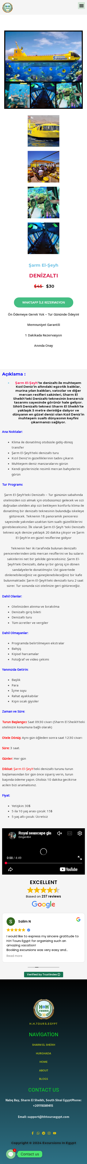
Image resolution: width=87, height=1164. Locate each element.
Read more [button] (14, 956)
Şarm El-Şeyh (26, 383)
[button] (81, 5)
